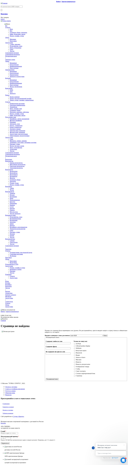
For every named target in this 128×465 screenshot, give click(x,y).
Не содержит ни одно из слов (55, 351)
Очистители (14, 242)
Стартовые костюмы (16, 254)
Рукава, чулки (14, 183)
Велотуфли (13, 262)
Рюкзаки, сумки (15, 144)
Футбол (7, 283)
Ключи (12, 235)
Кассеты (12, 202)
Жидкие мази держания (17, 132)
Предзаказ (8, 257)
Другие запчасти (15, 213)
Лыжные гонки (10, 59)
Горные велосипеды (16, 163)
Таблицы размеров (8, 413)
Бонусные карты (81, 350)
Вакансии (8, 395)
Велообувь (8, 186)
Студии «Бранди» (18, 416)
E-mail (3, 431)
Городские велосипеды (17, 166)
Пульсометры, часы (16, 46)
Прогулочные (14, 68)
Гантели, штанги (10, 295)
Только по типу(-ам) (80, 341)
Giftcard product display (83, 346)
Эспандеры (13, 149)
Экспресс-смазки (15, 129)
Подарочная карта (11, 56)
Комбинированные (16, 66)
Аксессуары (9, 42)
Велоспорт (8, 159)
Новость (78, 362)
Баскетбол (8, 286)
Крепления (8, 88)
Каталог (3, 423)
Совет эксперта (81, 371)
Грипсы (12, 210)
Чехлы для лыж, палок (17, 146)
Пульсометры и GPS (11, 264)
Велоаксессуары (10, 215)
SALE (3, 19)
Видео (78, 355)
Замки (12, 224)
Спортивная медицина (12, 54)
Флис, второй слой (16, 108)
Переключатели (15, 200)
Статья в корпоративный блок (85, 373)
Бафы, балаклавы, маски (17, 34)
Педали (12, 195)
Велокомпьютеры (15, 218)
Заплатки (13, 222)
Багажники (13, 196)
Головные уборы (15, 110)
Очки (11, 49)
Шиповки (13, 39)
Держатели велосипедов (17, 229)
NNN (11, 90)
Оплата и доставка (11, 387)
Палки (7, 95)
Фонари (12, 234)
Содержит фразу (51, 346)
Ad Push (78, 343)
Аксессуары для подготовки (19, 134)
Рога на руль (14, 212)
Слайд (78, 369)
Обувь (7, 37)
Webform (78, 348)
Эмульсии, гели (15, 124)
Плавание (8, 274)
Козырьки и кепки (15, 269)
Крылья (12, 208)
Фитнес (7, 291)
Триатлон (8, 249)
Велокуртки (13, 171)
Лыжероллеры (9, 70)
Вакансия (79, 353)
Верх (11, 29)
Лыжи (7, 61)
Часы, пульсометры (16, 147)
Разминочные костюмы (17, 103)
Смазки (12, 240)
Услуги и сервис (10, 391)
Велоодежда (9, 169)
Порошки (13, 122)
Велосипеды (9, 161)
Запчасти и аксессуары (17, 76)
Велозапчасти (9, 191)
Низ (11, 31)
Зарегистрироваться (12, 311)
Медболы (8, 296)
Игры (7, 281)
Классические (14, 64)
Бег (6, 26)
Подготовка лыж (10, 117)
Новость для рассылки (83, 364)
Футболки (13, 256)
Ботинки (8, 78)
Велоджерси (14, 174)
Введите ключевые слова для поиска (57, 335)
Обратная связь (10, 393)
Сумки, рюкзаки (15, 44)
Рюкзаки (12, 271)
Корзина (4, 14)
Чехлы (12, 190)
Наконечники (14, 75)
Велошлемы (13, 220)
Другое (12, 51)
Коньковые (13, 63)
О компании (6, 403)
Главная (3, 320)
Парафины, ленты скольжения (19, 119)
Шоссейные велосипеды (17, 164)
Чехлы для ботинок (16, 86)
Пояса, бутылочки (15, 48)
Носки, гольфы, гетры (17, 36)
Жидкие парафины (16, 120)
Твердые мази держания (17, 130)
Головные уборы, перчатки (18, 32)
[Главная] (4, 3)
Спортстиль (9, 301)
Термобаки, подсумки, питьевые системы (23, 142)
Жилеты (12, 178)
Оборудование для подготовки (19, 136)
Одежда (7, 27)
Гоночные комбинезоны (17, 105)
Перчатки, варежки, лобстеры (19, 112)
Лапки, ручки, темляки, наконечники (22, 100)
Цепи (11, 198)
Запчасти (13, 93)
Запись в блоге (80, 357)
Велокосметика (10, 239)
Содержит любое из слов (54, 341)
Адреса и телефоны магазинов (15, 389)
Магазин (78, 359)
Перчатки (13, 181)
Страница (79, 376)
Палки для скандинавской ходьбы (20, 98)
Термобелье (13, 107)
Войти (3, 311)
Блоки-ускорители (15, 127)
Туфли (12, 188)
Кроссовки (13, 41)
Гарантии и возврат (8, 407)
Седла (12, 207)
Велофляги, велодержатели (18, 227)
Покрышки (13, 203)
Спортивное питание (12, 53)
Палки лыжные (15, 97)
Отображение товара (82, 366)
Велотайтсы (13, 173)
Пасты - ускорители (16, 125)
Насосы (12, 225)
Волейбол (8, 284)
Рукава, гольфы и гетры (17, 268)
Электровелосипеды (16, 168)
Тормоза (12, 193)
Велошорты (13, 176)
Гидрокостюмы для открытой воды (21, 252)
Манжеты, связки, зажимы (18, 141)
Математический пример (10, 436)
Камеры (12, 205)
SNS (11, 92)
